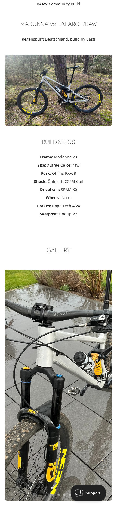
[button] (47, 495)
